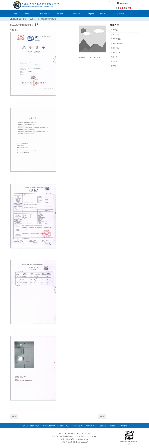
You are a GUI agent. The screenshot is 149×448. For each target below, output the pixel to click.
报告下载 (114, 57)
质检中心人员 (115, 52)
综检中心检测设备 (49, 426)
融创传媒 (71, 442)
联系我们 (114, 66)
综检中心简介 (34, 426)
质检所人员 (115, 48)
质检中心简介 (115, 34)
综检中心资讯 (91, 426)
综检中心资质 (77, 426)
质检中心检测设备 (117, 43)
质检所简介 (115, 30)
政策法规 (114, 61)
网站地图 (124, 426)
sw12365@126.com (82, 439)
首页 (23, 426)
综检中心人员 (64, 426)
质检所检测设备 (116, 39)
